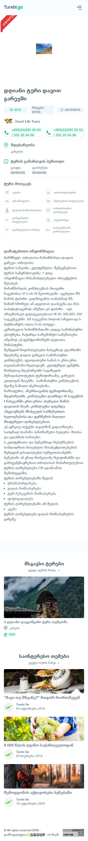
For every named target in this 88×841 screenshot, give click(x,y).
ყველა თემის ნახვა (42, 662)
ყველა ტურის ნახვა (42, 570)
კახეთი (15, 628)
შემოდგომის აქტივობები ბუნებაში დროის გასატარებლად (38, 793)
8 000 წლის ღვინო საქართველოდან (39, 745)
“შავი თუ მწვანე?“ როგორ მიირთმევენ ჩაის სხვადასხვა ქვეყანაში (42, 698)
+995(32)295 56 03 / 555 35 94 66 (26, 132)
